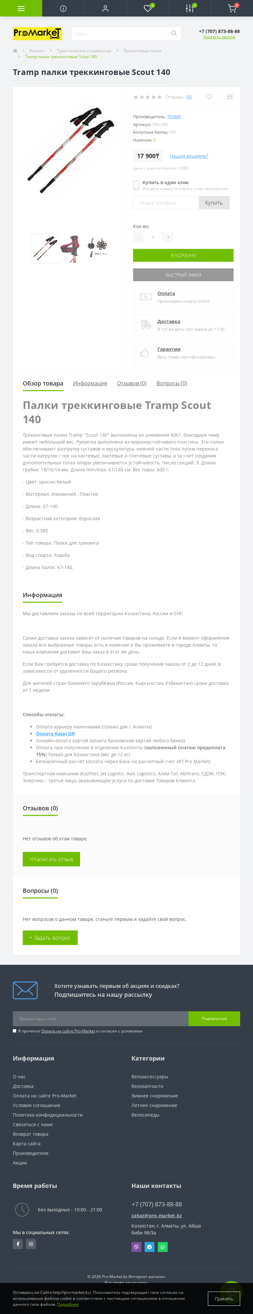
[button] (105, 8)
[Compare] (229, 97)
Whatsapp (163, 1247)
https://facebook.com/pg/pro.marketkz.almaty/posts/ (18, 1244)
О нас (19, 1076)
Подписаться (214, 1018)
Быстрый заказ (183, 275)
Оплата (166, 293)
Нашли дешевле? (189, 156)
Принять (224, 1299)
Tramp (174, 116)
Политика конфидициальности (48, 1115)
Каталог (37, 50)
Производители (30, 1153)
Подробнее (68, 1304)
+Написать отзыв (51, 859)
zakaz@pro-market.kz (156, 1215)
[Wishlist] (209, 97)
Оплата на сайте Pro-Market (68, 1031)
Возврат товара (30, 1134)
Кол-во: (141, 226)
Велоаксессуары (149, 1076)
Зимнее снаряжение (154, 1096)
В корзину (183, 255)
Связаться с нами (33, 1124)
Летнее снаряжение (154, 1105)
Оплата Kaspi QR (55, 733)
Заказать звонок (219, 37)
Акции (20, 1163)
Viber (136, 1247)
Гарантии (169, 349)
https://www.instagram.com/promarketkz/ (31, 1244)
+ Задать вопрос (50, 937)
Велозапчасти (147, 1086)
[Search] (174, 33)
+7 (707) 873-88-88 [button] (157, 1204)
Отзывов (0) (132, 383)
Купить (214, 202)
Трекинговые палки (142, 50)
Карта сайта (27, 1143)
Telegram (150, 1247)
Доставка (168, 321)
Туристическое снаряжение (84, 50)
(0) (189, 97)
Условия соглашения (36, 1105)
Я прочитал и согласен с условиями (80, 1031)
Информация (90, 383)
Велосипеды (145, 1115)
